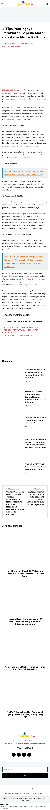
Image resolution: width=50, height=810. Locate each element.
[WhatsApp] (28, 51)
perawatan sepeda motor (25, 330)
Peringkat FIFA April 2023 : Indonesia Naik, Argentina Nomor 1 (35, 467)
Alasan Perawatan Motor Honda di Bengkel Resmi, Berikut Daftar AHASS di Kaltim (35, 397)
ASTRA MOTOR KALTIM (12, 46)
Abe (26, 426)
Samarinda (18, 90)
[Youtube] (29, 755)
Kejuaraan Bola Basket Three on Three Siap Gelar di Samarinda (25, 668)
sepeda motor (17, 119)
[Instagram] (19, 755)
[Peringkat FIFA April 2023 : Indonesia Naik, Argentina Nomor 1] (12, 468)
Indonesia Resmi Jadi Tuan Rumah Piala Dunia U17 (35, 420)
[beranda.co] (3, 44)
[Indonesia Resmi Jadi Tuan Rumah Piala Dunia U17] (12, 421)
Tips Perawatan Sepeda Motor (17, 336)
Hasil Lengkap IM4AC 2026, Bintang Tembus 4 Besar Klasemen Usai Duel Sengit (25, 573)
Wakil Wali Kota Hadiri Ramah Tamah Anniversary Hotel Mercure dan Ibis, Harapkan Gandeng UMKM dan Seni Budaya (15, 503)
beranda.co (12, 43)
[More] (33, 51)
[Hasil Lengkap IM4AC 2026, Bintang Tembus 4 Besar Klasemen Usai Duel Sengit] (25, 549)
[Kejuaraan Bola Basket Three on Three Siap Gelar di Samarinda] (25, 644)
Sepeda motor (9, 333)
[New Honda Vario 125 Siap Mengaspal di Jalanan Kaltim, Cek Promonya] (12, 375)
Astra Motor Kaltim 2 (27, 327)
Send (24, 776)
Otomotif (7, 330)
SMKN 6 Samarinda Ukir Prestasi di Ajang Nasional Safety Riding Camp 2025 (25, 715)
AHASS (12, 327)
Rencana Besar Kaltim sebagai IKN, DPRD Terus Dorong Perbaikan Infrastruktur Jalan (25, 621)
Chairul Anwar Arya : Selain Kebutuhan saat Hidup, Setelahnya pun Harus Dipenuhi (35, 498)
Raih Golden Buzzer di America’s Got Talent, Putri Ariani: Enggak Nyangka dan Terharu (36, 443)
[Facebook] (12, 51)
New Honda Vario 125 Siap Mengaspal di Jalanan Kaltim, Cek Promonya (35, 373)
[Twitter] (17, 51)
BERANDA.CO (7, 90)
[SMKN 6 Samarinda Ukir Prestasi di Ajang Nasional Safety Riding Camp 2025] (25, 690)
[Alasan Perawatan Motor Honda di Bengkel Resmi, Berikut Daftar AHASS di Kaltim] (12, 398)
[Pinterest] (22, 51)
